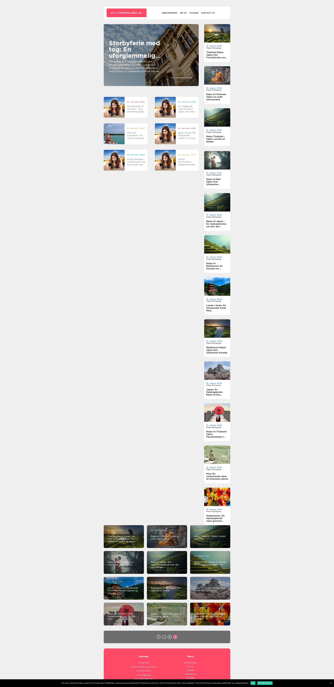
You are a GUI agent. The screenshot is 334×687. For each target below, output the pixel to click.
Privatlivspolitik (265, 683)
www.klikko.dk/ (146, 679)
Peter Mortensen (213, 48)
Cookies (194, 13)
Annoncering (169, 13)
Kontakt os (208, 13)
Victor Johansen (185, 80)
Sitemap (190, 678)
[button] (149, 82)
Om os (183, 13)
